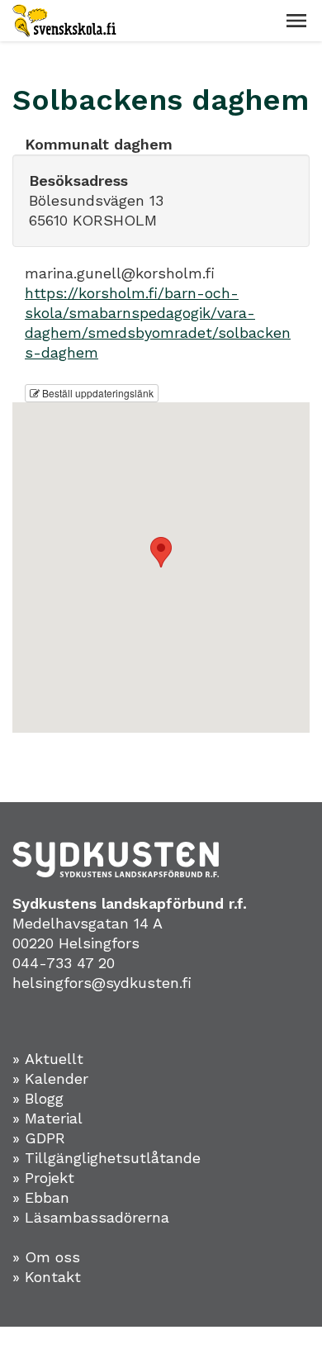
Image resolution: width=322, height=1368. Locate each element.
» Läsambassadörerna (90, 1217)
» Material (47, 1118)
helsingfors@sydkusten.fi (102, 982)
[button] (296, 20)
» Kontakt (46, 1276)
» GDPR (38, 1138)
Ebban (47, 1197)
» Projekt (43, 1177)
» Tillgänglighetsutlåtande (106, 1157)
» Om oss (46, 1257)
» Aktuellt (47, 1058)
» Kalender (50, 1078)
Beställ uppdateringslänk (97, 393)
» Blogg (38, 1098)
